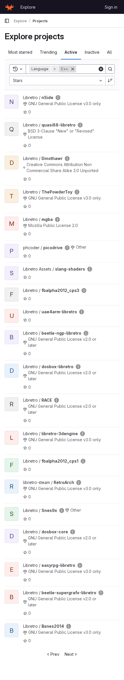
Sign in (111, 7)
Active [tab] (71, 52)
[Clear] (100, 69)
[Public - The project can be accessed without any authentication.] (58, 97)
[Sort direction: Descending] (110, 80)
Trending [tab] (48, 52)
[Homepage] (9, 7)
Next (69, 654)
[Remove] (72, 69)
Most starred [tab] (20, 52)
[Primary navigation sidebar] (7, 20)
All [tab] (109, 52)
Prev (54, 654)
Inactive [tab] (92, 52)
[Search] (110, 69)
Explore (27, 7)
